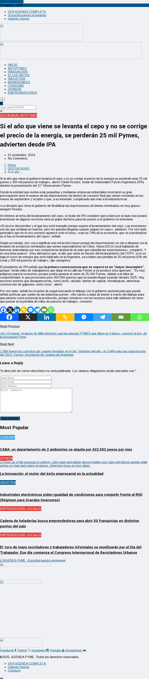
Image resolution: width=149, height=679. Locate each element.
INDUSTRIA (16, 78)
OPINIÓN (14, 89)
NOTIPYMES (17, 68)
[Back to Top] (1, 678)
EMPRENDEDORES (22, 92)
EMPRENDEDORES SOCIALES (20, 508)
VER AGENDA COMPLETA (27, 11)
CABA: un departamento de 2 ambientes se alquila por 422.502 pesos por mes (66, 449)
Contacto (14, 670)
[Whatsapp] (51, 309)
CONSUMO (16, 85)
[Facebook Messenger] (30, 309)
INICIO (12, 64)
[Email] (44, 309)
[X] (10, 309)
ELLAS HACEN (18, 75)
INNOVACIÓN (18, 71)
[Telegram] (37, 309)
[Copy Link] (23, 309)
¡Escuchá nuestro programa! (27, 15)
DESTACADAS (10, 115)
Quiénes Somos (18, 18)
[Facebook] (3, 309)
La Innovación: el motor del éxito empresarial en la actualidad (51, 473)
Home (12, 165)
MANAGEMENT (19, 82)
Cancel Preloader (11, 1)
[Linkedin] (17, 309)
